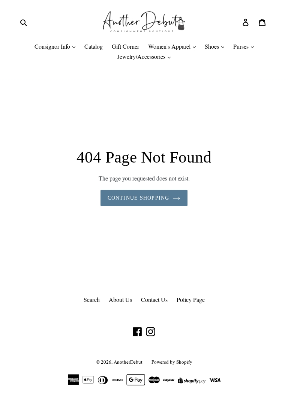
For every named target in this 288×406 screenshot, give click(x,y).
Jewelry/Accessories (142, 56)
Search (92, 299)
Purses (241, 46)
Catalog (93, 46)
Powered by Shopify (172, 361)
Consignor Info (53, 46)
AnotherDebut (128, 361)
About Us (120, 299)
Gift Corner (125, 46)
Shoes (212, 46)
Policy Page (191, 299)
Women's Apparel (170, 46)
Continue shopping (138, 198)
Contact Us (154, 299)
